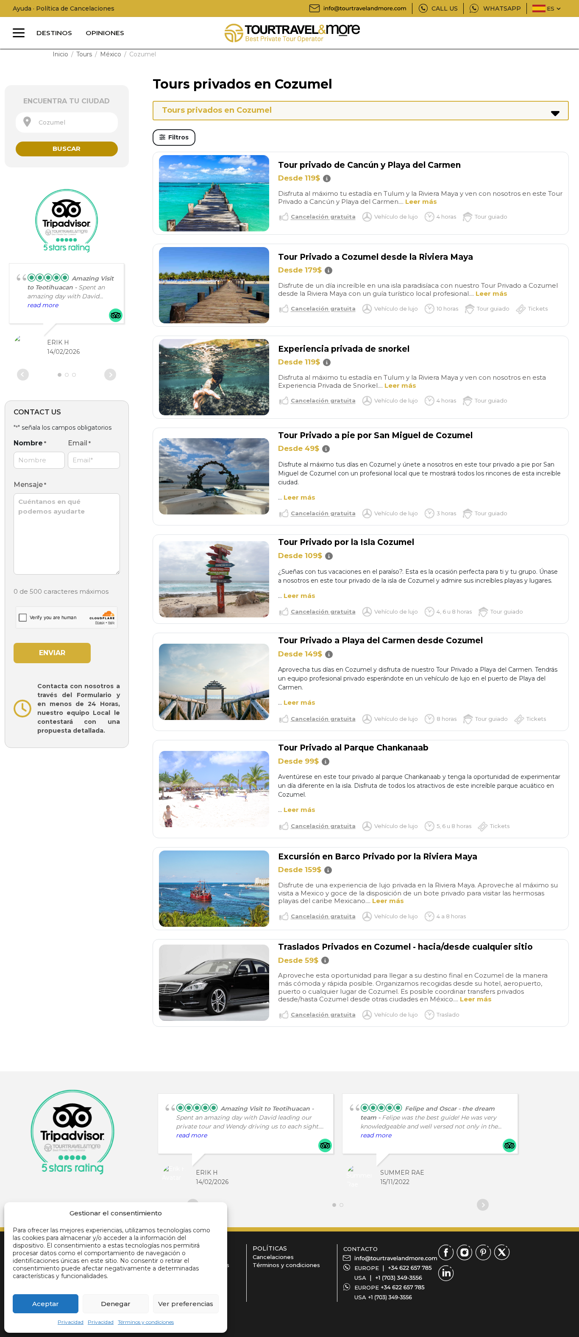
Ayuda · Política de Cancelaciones (63, 8)
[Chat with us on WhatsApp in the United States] (390, 1297)
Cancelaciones (273, 1257)
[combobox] (67, 122)
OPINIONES (105, 33)
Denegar (116, 1304)
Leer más (421, 201)
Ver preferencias (185, 1304)
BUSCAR (67, 149)
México (110, 54)
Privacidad (71, 1322)
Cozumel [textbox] (49, 122)
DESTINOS (54, 33)
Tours (84, 54)
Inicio (60, 54)
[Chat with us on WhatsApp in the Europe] (403, 1287)
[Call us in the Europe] (410, 1268)
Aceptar (45, 1304)
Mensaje (30, 485)
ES (550, 8)
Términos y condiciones (146, 1322)
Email (79, 443)
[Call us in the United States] (398, 1277)
